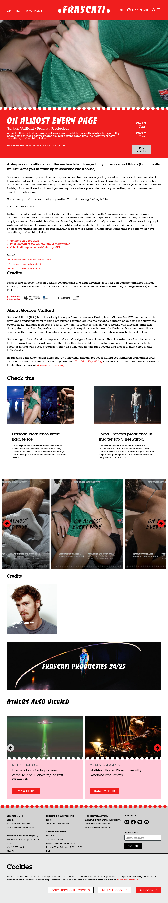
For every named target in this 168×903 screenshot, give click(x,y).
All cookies (148, 890)
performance (33, 146)
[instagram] (126, 822)
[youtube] (146, 822)
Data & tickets (26, 791)
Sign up (133, 846)
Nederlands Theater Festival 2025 (31, 259)
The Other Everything (88, 361)
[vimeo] (139, 822)
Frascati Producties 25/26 (26, 264)
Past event (141, 149)
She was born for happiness (34, 770)
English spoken (15, 146)
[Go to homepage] (84, 10)
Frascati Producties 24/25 (26, 268)
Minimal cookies (114, 890)
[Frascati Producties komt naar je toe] (40, 405)
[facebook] (133, 822)
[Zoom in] (53, 567)
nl (121, 10)
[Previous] (7, 523)
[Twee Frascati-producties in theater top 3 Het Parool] (127, 405)
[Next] (161, 523)
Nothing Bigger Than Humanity (115, 770)
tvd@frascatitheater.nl (98, 827)
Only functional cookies (71, 890)
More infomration (127, 879)
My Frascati (140, 9)
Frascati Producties (54, 146)
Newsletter (131, 832)
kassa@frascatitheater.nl (60, 843)
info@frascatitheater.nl (20, 827)
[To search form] (153, 9)
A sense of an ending (50, 365)
